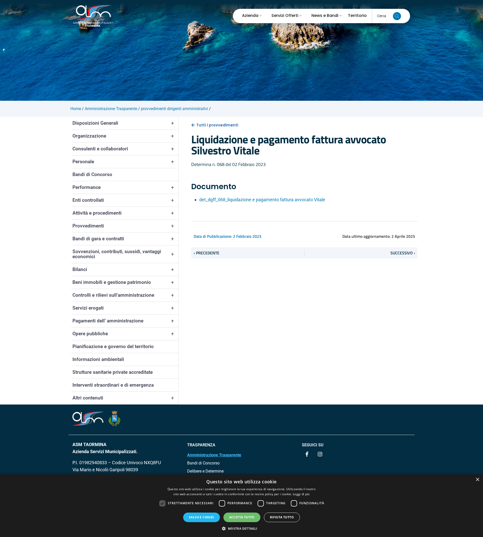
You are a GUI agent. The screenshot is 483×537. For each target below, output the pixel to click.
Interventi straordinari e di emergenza (113, 385)
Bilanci (123, 269)
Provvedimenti (123, 226)
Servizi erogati (123, 308)
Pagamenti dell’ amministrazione (123, 321)
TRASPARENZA (201, 445)
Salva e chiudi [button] (201, 517)
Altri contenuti (123, 398)
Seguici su (313, 445)
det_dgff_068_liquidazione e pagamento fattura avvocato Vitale (262, 199)
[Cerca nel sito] (397, 16)
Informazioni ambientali (98, 359)
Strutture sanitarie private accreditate (112, 372)
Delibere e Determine (205, 471)
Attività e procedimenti (123, 213)
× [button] (477, 480)
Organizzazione (123, 136)
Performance (123, 187)
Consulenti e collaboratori (123, 149)
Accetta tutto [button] (242, 517)
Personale (123, 162)
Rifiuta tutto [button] (282, 517)
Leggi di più (301, 494)
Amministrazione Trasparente (214, 455)
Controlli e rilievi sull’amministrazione (123, 295)
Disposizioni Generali (123, 123)
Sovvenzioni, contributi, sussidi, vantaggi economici (123, 254)
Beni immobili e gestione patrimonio (123, 282)
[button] (241, 528)
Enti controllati (123, 200)
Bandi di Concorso (92, 174)
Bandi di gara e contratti (123, 239)
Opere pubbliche (123, 334)
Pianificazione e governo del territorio (113, 346)
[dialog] (241, 505)
